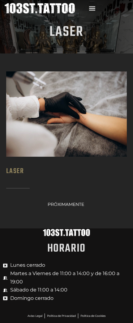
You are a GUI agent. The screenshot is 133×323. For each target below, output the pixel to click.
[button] (92, 8)
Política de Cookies (92, 315)
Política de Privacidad (61, 315)
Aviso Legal (35, 315)
